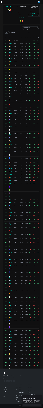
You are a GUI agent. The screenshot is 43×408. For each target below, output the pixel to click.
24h (34, 37)
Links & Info (30, 387)
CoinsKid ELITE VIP (19, 387)
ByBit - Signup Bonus (19, 389)
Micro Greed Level (9, 6)
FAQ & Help (30, 392)
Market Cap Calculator (32, 389)
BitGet (17, 397)
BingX (17, 399)
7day (38, 37)
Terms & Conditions (31, 394)
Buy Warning (20, 12)
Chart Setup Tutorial (31, 390)
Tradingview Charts (19, 401)
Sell (20, 7)
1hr (30, 37)
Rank (6, 37)
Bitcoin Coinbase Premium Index (29, 405)
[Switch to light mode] (36, 2)
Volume (26, 37)
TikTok (4, 394)
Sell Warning (20, 9)
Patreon (4, 396)
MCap (21, 37)
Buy (20, 14)
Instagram (5, 389)
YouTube (5, 387)
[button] (39, 2)
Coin (9, 37)
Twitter (4, 391)
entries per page (12, 32)
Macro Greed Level (21, 17)
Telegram (5, 393)
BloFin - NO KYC (19, 395)
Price (15, 37)
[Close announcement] (41, 396)
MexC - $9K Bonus (19, 390)
